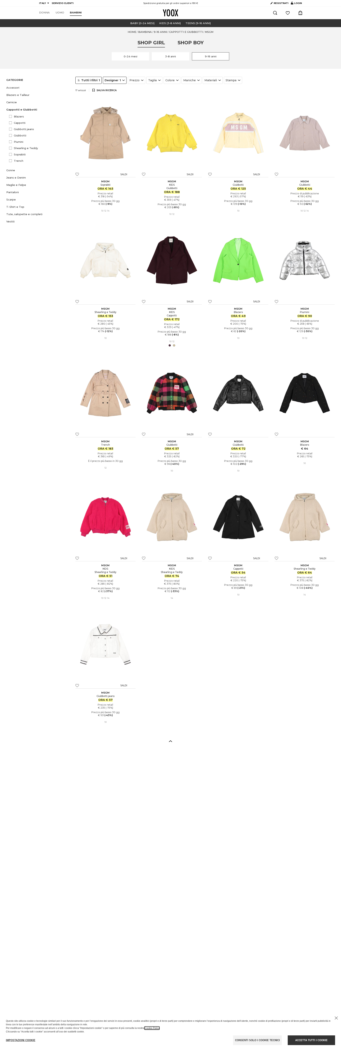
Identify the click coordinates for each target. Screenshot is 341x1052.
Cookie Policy (152, 1028)
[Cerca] (275, 13)
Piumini (18, 141)
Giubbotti (20, 135)
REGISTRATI (281, 3)
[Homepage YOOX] (170, 12)
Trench (18, 160)
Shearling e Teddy (26, 148)
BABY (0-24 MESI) (142, 23)
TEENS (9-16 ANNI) (198, 23)
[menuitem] (44, 12)
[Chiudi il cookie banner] (336, 1018)
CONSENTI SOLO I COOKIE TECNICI (257, 1040)
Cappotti (19, 122)
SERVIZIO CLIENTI (63, 3)
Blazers (19, 116)
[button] (38, 87)
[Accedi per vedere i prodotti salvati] (288, 13)
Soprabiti (20, 154)
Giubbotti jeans (24, 129)
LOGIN (296, 4)
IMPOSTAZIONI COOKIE (20, 1040)
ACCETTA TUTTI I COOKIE (311, 1040)
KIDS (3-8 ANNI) (170, 23)
